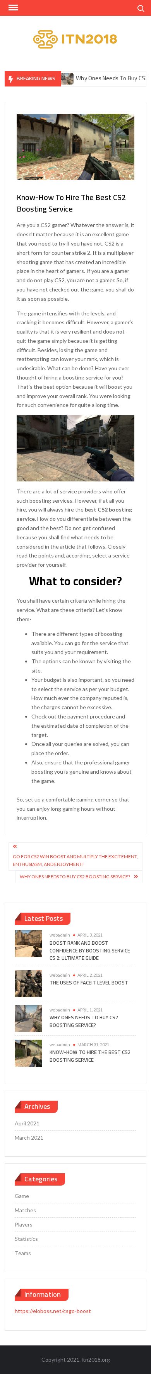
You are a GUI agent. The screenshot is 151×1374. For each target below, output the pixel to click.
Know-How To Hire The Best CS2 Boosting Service (90, 1055)
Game (22, 1196)
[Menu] (12, 7)
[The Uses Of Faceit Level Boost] (28, 982)
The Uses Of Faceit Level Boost (89, 982)
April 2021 (27, 1123)
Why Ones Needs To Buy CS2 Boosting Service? (75, 876)
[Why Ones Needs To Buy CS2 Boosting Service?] (28, 1017)
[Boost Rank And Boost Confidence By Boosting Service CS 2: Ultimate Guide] (28, 943)
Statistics (26, 1238)
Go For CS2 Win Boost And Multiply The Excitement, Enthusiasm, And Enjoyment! (75, 860)
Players (24, 1224)
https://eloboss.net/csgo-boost (53, 1311)
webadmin (60, 934)
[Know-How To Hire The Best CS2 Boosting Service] (28, 1052)
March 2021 (29, 1137)
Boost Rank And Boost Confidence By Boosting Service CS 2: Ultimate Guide (90, 950)
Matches (25, 1210)
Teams (23, 1253)
